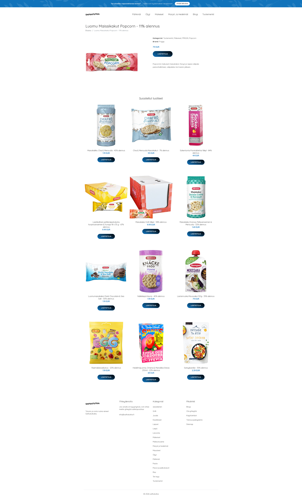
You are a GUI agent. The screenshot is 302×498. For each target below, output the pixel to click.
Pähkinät (136, 14)
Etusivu (88, 30)
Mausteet (156, 450)
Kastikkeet (157, 420)
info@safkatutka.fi (126, 414)
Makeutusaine (158, 442)
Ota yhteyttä (191, 411)
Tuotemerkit (208, 14)
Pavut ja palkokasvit (161, 468)
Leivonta (156, 433)
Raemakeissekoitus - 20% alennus (106, 368)
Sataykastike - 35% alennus (196, 368)
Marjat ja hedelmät (178, 14)
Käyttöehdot (191, 415)
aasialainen (157, 407)
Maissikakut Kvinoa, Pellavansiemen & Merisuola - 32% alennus (196, 223)
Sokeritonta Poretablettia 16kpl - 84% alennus (196, 151)
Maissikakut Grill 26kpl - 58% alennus (151, 222)
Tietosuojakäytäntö (194, 420)
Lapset (155, 424)
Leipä (155, 428)
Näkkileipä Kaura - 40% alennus (151, 296)
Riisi (154, 472)
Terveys (156, 476)
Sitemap (189, 424)
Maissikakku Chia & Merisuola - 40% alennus (106, 150)
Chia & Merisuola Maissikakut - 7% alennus (151, 150)
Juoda (155, 415)
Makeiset (159, 14)
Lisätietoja (163, 54)
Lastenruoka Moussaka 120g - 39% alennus (195, 296)
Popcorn (192, 38)
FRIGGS (185, 38)
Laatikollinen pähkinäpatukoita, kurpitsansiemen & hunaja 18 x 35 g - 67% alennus (106, 224)
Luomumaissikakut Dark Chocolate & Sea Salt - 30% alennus (106, 297)
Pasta (155, 463)
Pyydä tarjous (182, 3)
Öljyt (148, 14)
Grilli (154, 411)
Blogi (195, 14)
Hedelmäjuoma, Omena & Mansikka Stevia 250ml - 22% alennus (151, 369)
